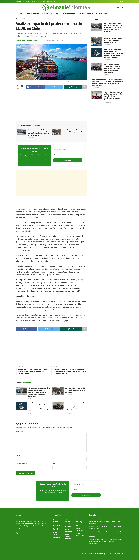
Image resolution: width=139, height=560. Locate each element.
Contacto (27, 1)
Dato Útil (55, 535)
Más (105, 13)
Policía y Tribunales (68, 13)
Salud (78, 528)
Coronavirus (56, 525)
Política (80, 13)
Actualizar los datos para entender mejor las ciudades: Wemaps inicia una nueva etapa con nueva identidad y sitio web (38, 407)
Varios (78, 533)
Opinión (99, 13)
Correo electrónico (22, 464)
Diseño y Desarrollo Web (107, 554)
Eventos (67, 529)
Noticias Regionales (31, 13)
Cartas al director (55, 522)
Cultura (54, 532)
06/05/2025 (43, 40)
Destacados (52, 40)
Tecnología (79, 531)
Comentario (20, 431)
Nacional (45, 13)
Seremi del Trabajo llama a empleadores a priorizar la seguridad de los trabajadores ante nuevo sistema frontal (113, 96)
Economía (89, 13)
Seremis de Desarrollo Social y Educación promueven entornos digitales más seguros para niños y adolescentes (75, 407)
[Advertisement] (51, 105)
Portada (19, 13)
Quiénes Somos (20, 1)
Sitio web (55, 464)
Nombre (19, 455)
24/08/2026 (31, 137)
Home (17, 18)
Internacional (68, 531)
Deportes (54, 13)
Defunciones (56, 537)
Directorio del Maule (36, 1)
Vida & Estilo (80, 536)
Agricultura (55, 519)
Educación (67, 526)
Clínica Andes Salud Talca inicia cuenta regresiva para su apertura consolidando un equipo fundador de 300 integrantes (39, 392)
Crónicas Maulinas (55, 529)
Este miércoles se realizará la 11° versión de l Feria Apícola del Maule (75, 390)
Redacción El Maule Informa (27, 40)
